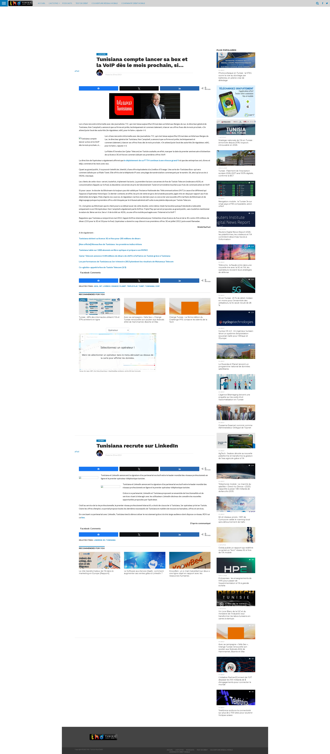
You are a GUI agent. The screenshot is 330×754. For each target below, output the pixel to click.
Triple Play (132, 286)
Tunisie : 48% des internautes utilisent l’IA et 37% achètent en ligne (99, 318)
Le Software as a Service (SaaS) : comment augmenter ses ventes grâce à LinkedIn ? (144, 572)
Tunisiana (150, 286)
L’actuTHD (53, 3)
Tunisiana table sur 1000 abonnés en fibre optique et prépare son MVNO (113, 250)
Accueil (41, 3)
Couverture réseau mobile (105, 3)
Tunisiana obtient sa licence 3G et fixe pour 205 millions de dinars (110, 238)
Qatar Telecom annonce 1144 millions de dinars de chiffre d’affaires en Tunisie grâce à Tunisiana (124, 256)
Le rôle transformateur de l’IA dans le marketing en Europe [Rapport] (96, 572)
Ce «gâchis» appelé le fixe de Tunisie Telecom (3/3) (102, 267)
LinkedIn (98, 540)
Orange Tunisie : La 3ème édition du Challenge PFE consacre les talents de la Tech (188, 319)
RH (104, 540)
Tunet (141, 286)
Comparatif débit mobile (133, 3)
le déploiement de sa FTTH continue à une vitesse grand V (151, 160)
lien (83, 517)
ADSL (96, 286)
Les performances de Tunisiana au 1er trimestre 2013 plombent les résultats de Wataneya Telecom (126, 261)
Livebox (106, 286)
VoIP (157, 286)
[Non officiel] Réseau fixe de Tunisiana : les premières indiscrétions (110, 244)
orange (115, 286)
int (100, 286)
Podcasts (67, 3)
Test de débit (82, 3)
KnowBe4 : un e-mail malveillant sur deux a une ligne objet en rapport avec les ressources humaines (189, 573)
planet (122, 286)
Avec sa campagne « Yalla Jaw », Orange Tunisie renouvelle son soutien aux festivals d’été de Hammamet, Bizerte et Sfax (144, 319)
